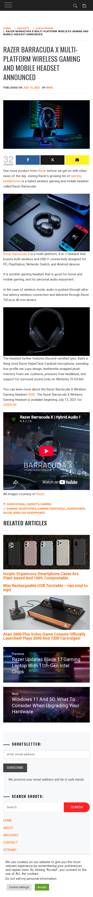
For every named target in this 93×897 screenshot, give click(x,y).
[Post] (52, 160)
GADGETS (33, 504)
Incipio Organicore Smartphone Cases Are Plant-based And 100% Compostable (41, 575)
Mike (49, 87)
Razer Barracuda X (16, 254)
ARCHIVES (10, 835)
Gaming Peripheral (52, 508)
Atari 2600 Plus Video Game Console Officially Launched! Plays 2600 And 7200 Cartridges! (44, 636)
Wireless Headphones (29, 512)
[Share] (28, 160)
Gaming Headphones (21, 508)
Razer (42, 171)
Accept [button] (41, 887)
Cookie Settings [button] (19, 887)
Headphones (76, 508)
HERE (31, 394)
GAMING (45, 504)
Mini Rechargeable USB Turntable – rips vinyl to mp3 (45, 587)
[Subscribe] (77, 160)
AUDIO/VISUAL (16, 504)
